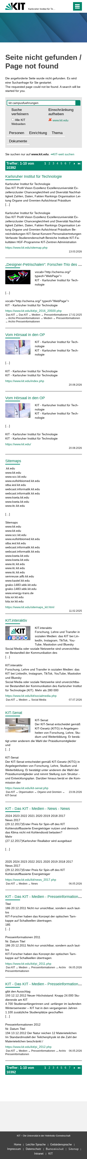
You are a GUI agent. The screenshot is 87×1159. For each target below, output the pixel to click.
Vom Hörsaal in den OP (25, 335)
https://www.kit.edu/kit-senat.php (26, 788)
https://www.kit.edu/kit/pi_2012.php (28, 1046)
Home (17, 1144)
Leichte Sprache (36, 1144)
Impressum (14, 1149)
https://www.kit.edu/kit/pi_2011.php (28, 963)
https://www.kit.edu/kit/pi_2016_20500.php (33, 310)
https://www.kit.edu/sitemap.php (26, 247)
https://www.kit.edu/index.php (24, 381)
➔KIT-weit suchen (62, 154)
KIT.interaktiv (16, 620)
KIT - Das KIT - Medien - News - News (37, 808)
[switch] (61, 6)
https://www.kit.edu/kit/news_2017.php (30, 879)
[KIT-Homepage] (15, 6)
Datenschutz (33, 1149)
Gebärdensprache (61, 1144)
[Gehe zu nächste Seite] (74, 163)
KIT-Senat (13, 713)
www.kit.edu (60, 120)
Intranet (39, 1153)
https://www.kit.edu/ (18, 444)
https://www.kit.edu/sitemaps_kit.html (29, 607)
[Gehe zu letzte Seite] (79, 163)
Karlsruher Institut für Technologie (42, 9)
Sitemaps (13, 461)
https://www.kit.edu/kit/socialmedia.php (31, 695)
